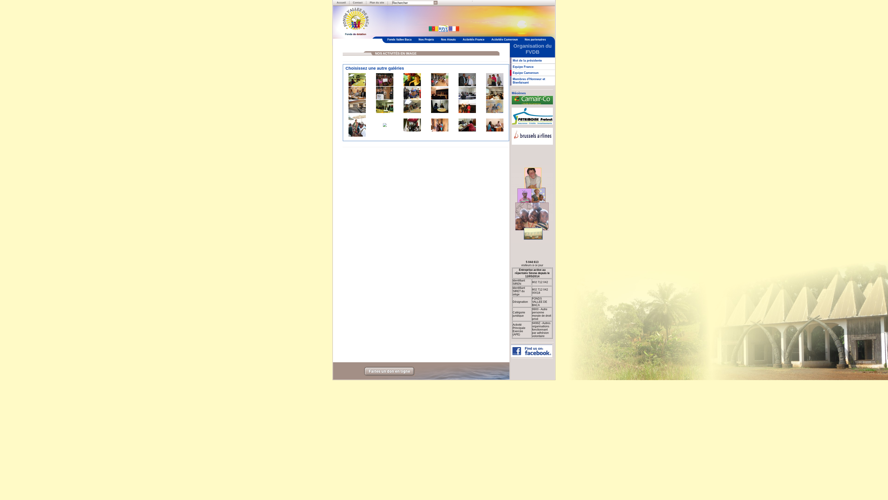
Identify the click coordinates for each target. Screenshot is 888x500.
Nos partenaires (535, 39)
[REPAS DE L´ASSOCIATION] (412, 85)
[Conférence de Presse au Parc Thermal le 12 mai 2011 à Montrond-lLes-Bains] (384, 98)
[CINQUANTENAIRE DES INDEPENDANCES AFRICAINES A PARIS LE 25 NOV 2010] (467, 112)
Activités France (473, 39)
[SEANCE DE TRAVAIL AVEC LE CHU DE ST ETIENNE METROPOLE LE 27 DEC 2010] (412, 112)
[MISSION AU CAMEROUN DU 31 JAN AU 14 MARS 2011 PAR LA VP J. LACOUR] (357, 112)
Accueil (341, 2)
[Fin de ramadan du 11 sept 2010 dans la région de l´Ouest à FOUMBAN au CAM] (357, 135)
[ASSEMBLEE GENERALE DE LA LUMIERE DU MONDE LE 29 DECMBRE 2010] (384, 112)
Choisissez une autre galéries (374, 68)
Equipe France (523, 67)
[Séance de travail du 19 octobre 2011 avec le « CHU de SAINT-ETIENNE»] (357, 85)
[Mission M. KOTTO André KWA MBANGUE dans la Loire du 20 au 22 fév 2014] (467, 85)
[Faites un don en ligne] (389, 375)
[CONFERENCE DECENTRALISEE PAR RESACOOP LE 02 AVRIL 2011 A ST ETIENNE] (467, 98)
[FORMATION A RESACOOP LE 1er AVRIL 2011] (494, 98)
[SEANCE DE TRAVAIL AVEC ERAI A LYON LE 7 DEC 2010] (439, 112)
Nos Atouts (448, 39)
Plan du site (377, 2)
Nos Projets (426, 39)
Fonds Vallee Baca (399, 39)
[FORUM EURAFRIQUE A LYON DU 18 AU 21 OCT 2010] (494, 112)
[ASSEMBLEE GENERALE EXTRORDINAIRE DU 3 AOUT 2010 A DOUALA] (412, 130)
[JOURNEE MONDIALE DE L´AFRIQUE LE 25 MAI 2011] (357, 98)
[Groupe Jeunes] (384, 85)
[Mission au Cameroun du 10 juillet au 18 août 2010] (385, 126)
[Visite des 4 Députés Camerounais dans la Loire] (412, 98)
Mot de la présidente (527, 60)
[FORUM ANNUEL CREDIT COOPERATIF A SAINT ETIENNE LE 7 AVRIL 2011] (439, 98)
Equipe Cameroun (526, 73)
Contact (358, 2)
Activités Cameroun (504, 39)
